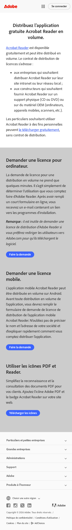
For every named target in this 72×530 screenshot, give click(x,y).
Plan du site (22, 523)
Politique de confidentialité (19, 517)
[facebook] (8, 505)
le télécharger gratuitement (39, 130)
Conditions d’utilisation (46, 517)
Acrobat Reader (17, 48)
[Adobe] (10, 6)
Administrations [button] (15, 458)
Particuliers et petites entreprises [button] (25, 440)
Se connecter (59, 6)
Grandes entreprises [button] (18, 449)
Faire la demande (20, 254)
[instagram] (15, 505)
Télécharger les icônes (23, 413)
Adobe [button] (10, 476)
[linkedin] (29, 505)
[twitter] (22, 505)
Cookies (10, 523)
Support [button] (11, 467)
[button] (43, 6)
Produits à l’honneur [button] (18, 485)
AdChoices (40, 523)
